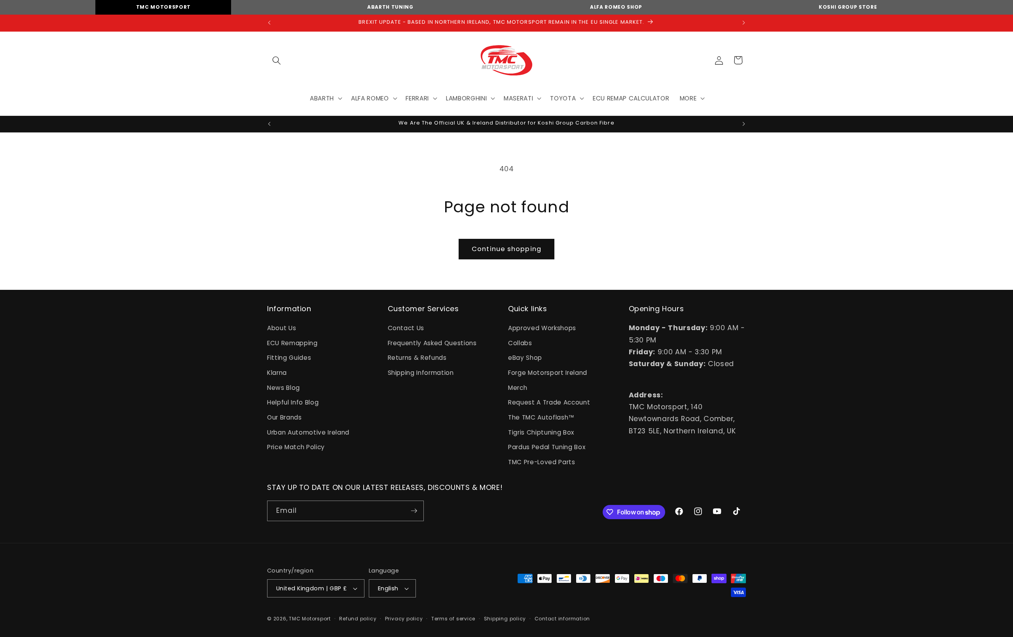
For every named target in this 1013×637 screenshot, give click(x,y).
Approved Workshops (542, 328)
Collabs (520, 343)
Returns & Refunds (417, 357)
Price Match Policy (296, 447)
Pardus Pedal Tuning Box (546, 447)
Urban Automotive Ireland (308, 432)
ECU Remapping (292, 343)
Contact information (562, 618)
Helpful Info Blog (293, 402)
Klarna (277, 373)
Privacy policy (404, 618)
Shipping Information (421, 373)
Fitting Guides (289, 357)
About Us (281, 328)
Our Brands (284, 417)
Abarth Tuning (390, 7)
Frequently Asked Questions (432, 343)
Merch (517, 388)
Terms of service (453, 618)
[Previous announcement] (269, 23)
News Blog (283, 388)
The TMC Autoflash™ (541, 417)
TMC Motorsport (163, 7)
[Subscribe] (413, 511)
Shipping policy (505, 618)
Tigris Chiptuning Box (541, 432)
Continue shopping (506, 248)
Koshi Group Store (848, 7)
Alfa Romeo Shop (616, 7)
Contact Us (406, 328)
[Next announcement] (744, 23)
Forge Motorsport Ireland (547, 373)
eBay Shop (525, 357)
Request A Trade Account (549, 402)
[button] (276, 60)
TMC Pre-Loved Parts (541, 462)
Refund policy (357, 618)
